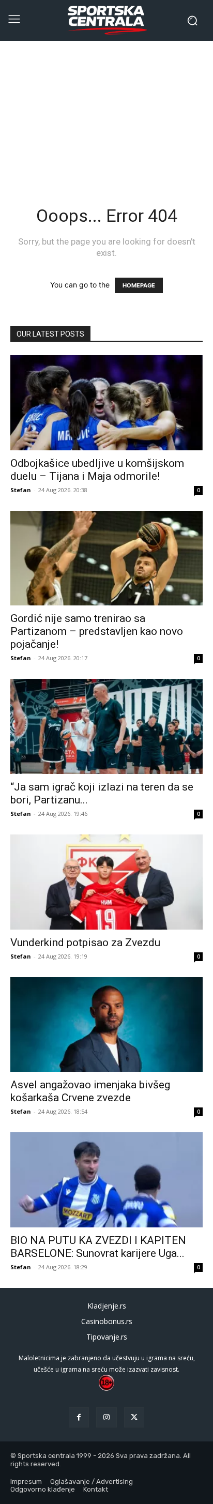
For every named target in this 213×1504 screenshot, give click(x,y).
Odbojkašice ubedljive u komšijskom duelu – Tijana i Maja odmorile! (97, 469)
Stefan (20, 490)
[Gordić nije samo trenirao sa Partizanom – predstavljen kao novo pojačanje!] (106, 558)
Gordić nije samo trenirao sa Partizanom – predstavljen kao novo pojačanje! (96, 631)
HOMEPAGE (139, 285)
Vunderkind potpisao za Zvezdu (85, 942)
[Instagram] (106, 1417)
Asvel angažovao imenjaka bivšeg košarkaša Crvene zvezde (90, 1091)
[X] (134, 1417)
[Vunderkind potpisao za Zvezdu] (106, 882)
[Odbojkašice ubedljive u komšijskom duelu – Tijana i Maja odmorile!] (106, 402)
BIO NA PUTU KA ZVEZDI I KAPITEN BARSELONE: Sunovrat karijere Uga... (98, 1246)
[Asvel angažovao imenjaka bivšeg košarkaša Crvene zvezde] (106, 1024)
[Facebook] (79, 1417)
